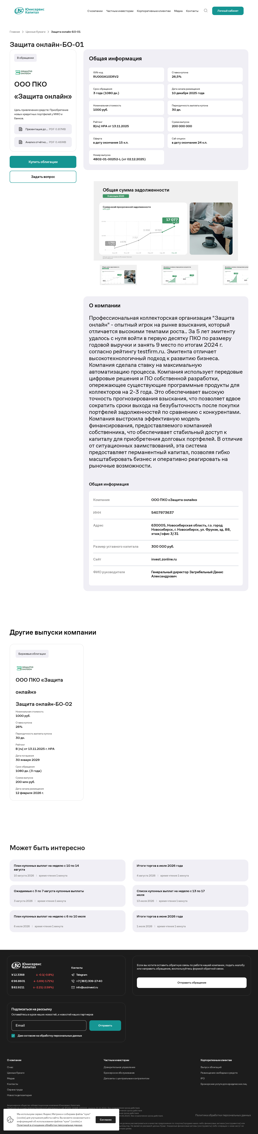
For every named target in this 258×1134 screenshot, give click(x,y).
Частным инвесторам (116, 1060)
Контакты (12, 1084)
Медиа (11, 1078)
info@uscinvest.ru (87, 987)
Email (20, 1025)
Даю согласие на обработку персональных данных (50, 1035)
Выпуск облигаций (211, 1067)
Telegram (81, 975)
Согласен (105, 1119)
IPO (203, 1078)
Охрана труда (14, 1089)
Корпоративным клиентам (216, 1060)
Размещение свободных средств (219, 1072)
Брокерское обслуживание (119, 1072)
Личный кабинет (228, 11)
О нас (10, 1067)
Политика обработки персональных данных (223, 1115)
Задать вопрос (43, 177)
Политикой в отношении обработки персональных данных (49, 1125)
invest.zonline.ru (164, 559)
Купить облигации (43, 162)
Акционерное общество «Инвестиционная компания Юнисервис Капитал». (43, 1105)
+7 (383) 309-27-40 (89, 981)
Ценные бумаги (15, 1072)
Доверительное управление (119, 1067)
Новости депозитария (19, 1095)
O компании (14, 1060)
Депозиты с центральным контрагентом (126, 1078)
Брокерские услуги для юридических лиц (224, 1084)
